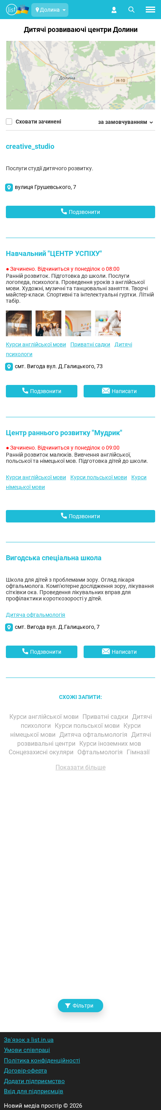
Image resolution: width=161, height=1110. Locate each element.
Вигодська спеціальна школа (54, 558)
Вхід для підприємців (33, 1091)
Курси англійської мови (36, 344)
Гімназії (139, 752)
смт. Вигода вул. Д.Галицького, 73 (59, 366)
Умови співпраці (27, 1050)
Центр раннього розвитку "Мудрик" (64, 433)
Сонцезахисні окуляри (42, 752)
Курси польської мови (98, 477)
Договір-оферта (25, 1070)
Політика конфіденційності (42, 1060)
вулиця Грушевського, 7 (45, 187)
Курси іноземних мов (111, 743)
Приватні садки (90, 344)
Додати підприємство (34, 1081)
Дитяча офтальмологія (35, 615)
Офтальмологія (100, 752)
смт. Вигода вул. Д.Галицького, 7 (57, 627)
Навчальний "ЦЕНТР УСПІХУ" (54, 253)
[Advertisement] (80, 891)
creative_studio (30, 146)
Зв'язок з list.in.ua (29, 1039)
